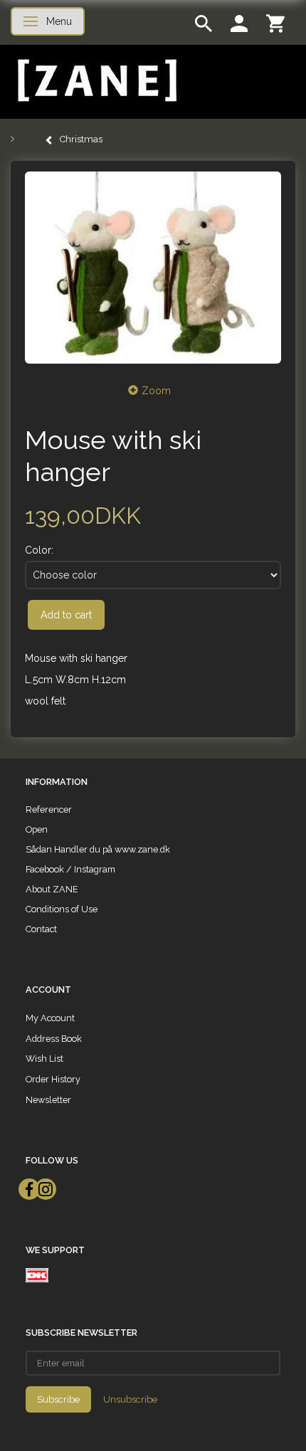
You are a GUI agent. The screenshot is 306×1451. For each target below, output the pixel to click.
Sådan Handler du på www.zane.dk (98, 849)
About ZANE (52, 889)
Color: (39, 550)
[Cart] (275, 22)
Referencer (49, 809)
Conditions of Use (61, 909)
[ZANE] (96, 80)
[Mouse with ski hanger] (153, 268)
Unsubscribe (130, 1399)
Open (37, 829)
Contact (41, 929)
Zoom (156, 390)
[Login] (239, 22)
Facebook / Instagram (70, 869)
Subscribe (58, 1399)
